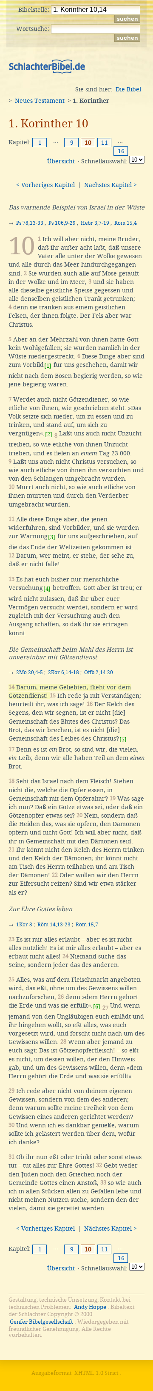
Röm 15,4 (125, 223)
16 (121, 151)
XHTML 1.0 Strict (96, 1373)
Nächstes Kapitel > (110, 185)
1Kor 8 (24, 925)
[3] (51, 537)
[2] (48, 434)
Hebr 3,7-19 (95, 223)
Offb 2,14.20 (98, 672)
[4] (47, 589)
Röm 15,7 (87, 925)
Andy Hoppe (90, 1307)
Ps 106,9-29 (62, 223)
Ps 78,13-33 (29, 223)
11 (104, 142)
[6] (96, 1006)
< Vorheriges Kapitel (45, 185)
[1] (47, 366)
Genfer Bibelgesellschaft (41, 1322)
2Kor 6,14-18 (63, 672)
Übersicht (61, 161)
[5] (123, 739)
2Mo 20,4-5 (29, 672)
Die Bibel (128, 89)
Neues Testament (40, 100)
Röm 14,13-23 (54, 925)
